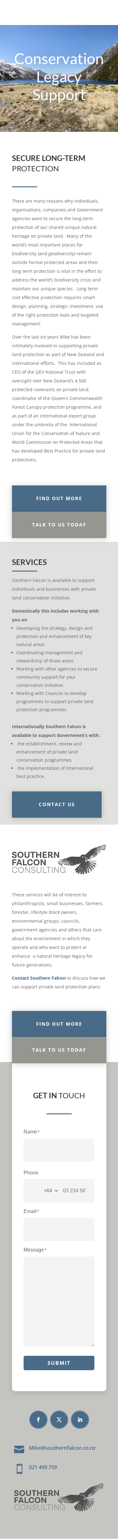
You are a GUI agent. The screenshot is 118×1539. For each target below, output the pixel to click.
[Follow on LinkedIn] (80, 1420)
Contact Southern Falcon (39, 978)
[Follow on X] (59, 1420)
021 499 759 (43, 1467)
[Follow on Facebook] (38, 1420)
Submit (59, 1363)
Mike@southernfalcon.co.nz (62, 1447)
